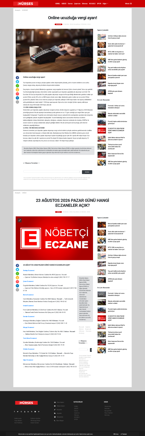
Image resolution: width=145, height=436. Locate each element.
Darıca (70, 4)
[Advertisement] (139, 37)
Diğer (105, 4)
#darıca (81, 329)
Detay (116, 434)
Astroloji (107, 415)
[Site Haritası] (36, 411)
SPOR (99, 4)
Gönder (87, 172)
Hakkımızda (17, 418)
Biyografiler (108, 411)
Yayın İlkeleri (18, 420)
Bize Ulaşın (60, 420)
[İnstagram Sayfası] (22, 411)
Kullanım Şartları (35, 418)
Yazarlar (59, 409)
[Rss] (32, 411)
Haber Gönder (35, 423)
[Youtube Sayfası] (25, 411)
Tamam (124, 434)
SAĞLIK (24, 193)
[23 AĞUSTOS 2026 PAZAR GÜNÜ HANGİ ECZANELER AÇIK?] (54, 238)
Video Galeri (61, 406)
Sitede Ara (108, 406)
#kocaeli (81, 327)
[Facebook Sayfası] (15, 411)
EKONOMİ (25, 10)
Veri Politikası (18, 423)
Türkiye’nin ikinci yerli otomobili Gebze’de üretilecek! (115, 147)
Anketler (107, 408)
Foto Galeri (60, 402)
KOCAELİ (92, 4)
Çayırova (77, 4)
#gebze (87, 327)
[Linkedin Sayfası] (29, 411)
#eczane (88, 331)
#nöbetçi (81, 333)
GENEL (57, 4)
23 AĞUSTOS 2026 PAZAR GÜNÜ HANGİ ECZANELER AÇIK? (116, 130)
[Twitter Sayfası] (18, 411)
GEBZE (64, 4)
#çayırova (88, 329)
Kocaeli (59, 299)
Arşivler (59, 413)
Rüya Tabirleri (109, 413)
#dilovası (81, 331)
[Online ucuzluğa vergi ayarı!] (54, 50)
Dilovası (85, 4)
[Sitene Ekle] (39, 411)
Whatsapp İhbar (35, 420)
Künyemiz (60, 417)
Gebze (66, 331)
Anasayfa (17, 10)
